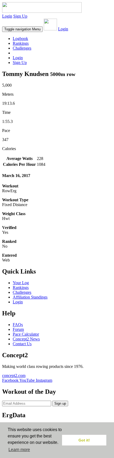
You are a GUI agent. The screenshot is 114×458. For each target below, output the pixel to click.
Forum (18, 329)
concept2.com (13, 375)
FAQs (18, 324)
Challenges (22, 48)
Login (7, 16)
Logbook (20, 38)
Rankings (21, 43)
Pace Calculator (26, 334)
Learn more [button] (19, 449)
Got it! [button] (84, 440)
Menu (22, 29)
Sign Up (20, 16)
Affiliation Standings (30, 297)
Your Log (21, 282)
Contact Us (22, 344)
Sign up (60, 403)
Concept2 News (26, 339)
